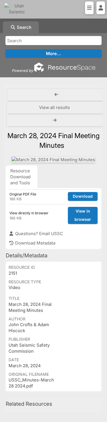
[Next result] (55, 120)
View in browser (82, 215)
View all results (54, 107)
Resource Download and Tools (20, 176)
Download (83, 196)
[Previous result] (56, 94)
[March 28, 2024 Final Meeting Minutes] (53, 160)
